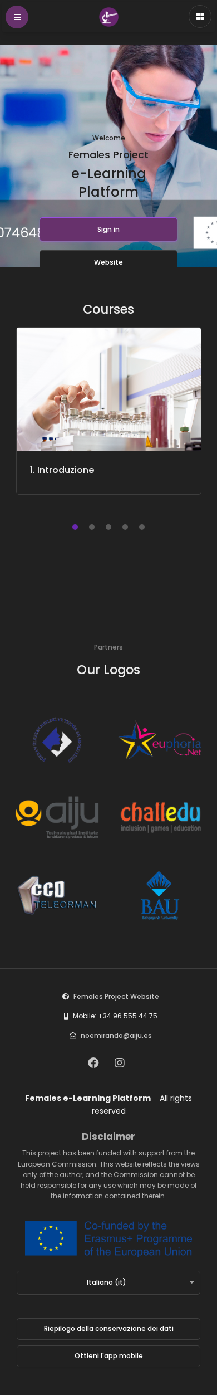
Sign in (108, 229)
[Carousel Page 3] (108, 527)
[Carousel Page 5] (142, 527)
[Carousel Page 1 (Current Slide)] (75, 527)
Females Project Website (116, 996)
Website (108, 262)
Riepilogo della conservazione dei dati (109, 1328)
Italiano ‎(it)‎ (106, 1282)
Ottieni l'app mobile (109, 1355)
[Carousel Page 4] (125, 527)
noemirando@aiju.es (116, 1035)
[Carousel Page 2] (92, 527)
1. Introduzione (62, 470)
